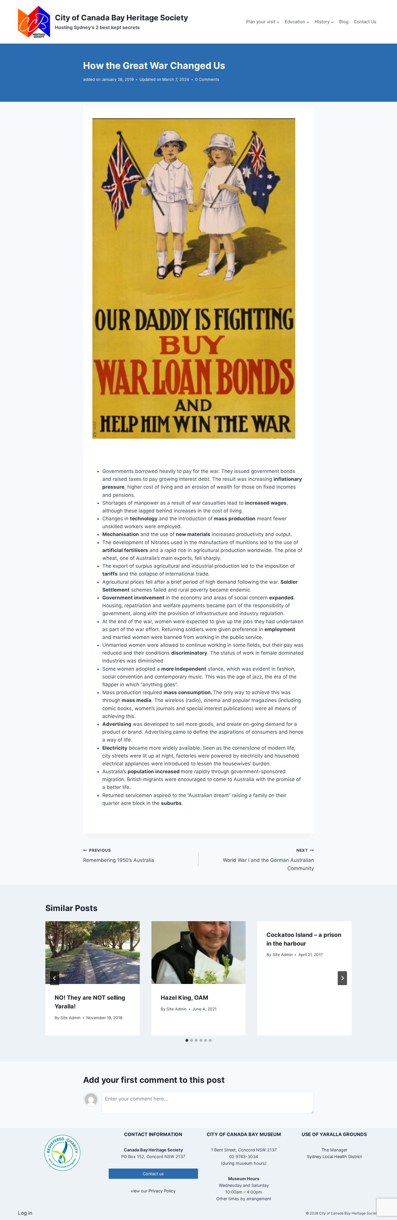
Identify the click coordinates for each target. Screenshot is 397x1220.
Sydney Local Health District (334, 1156)
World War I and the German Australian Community (268, 859)
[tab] (186, 1040)
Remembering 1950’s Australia (118, 855)
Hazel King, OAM (184, 997)
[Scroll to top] (382, 1197)
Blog (343, 21)
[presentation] (92, 952)
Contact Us (365, 21)
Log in (25, 1213)
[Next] (342, 978)
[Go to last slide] (54, 978)
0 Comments (207, 79)
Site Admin (70, 1017)
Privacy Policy (162, 1190)
